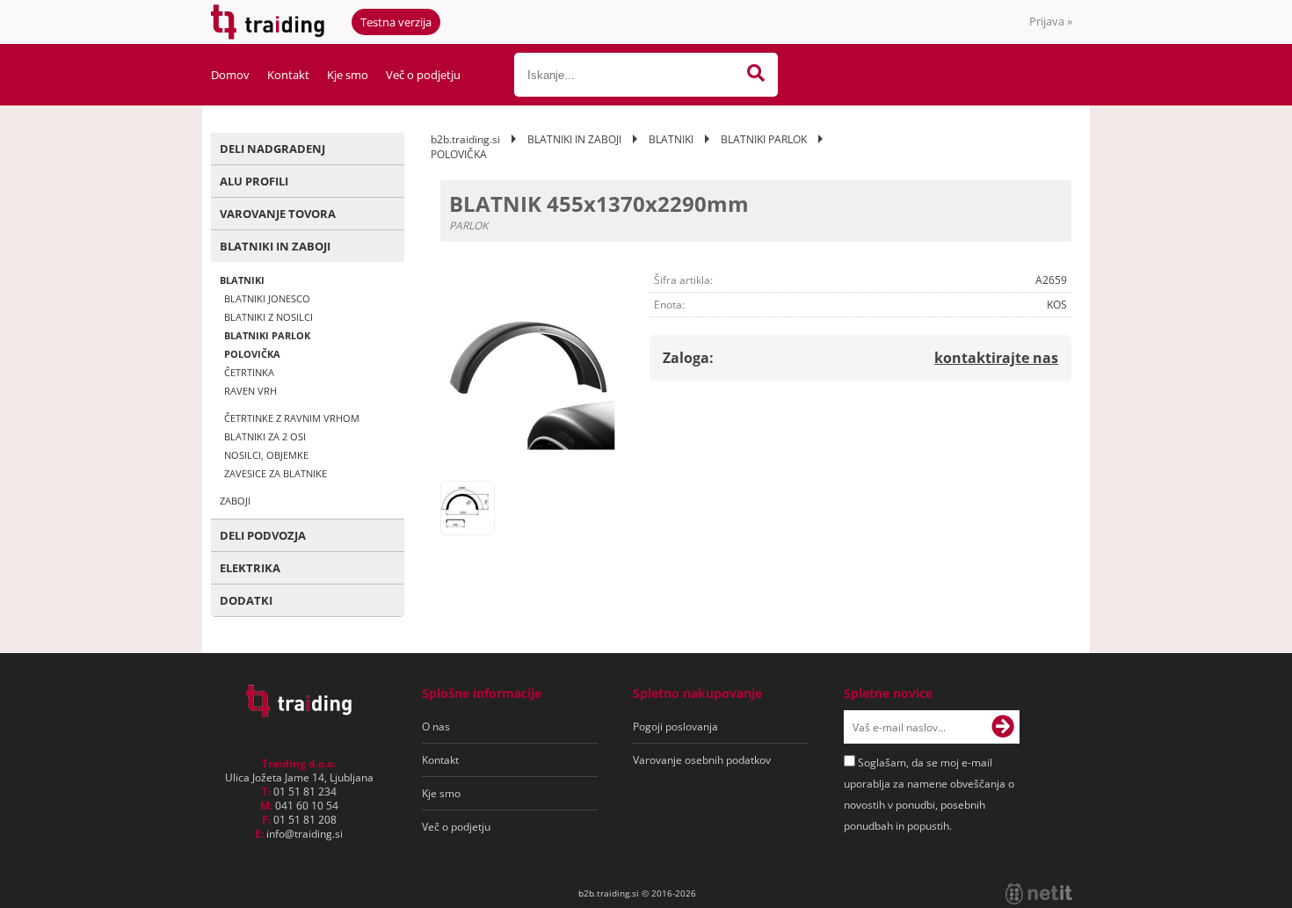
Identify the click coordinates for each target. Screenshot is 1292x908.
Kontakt (288, 75)
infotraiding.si (304, 833)
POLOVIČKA (252, 353)
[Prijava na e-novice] (1003, 727)
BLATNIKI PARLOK (267, 335)
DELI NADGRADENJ (272, 148)
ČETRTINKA (249, 372)
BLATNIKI (242, 280)
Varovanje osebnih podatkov (702, 759)
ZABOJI (235, 500)
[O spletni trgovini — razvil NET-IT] (1038, 893)
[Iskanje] (756, 75)
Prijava (1050, 21)
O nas (436, 726)
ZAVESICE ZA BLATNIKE (275, 473)
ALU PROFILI (254, 181)
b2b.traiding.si (465, 139)
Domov (230, 75)
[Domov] (299, 712)
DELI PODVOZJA (263, 535)
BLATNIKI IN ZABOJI (275, 246)
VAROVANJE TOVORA (278, 214)
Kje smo (347, 75)
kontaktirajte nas (996, 357)
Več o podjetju (423, 75)
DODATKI (246, 600)
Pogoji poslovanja (675, 726)
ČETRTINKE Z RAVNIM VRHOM (291, 418)
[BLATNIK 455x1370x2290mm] (529, 383)
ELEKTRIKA (250, 568)
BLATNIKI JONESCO (267, 298)
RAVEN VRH (250, 390)
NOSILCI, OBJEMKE (266, 454)
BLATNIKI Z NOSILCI (268, 316)
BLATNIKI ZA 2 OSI (265, 436)
